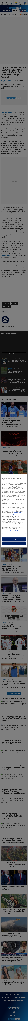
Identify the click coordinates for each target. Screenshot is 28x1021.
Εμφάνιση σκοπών (14, 535)
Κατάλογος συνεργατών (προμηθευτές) (11, 530)
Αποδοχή (14, 539)
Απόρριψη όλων (14, 543)
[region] (14, 510)
